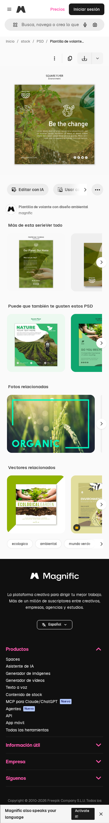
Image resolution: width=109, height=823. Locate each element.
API (9, 715)
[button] (54, 624)
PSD (40, 41)
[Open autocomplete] (13, 25)
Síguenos (16, 778)
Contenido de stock (24, 694)
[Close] (101, 814)
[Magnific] (54, 577)
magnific (26, 213)
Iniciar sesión (87, 9)
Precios (57, 9)
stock (25, 41)
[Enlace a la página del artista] (11, 210)
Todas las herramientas (27, 730)
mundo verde (79, 544)
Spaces (13, 659)
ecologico (20, 544)
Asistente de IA (20, 666)
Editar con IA (31, 189)
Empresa (15, 761)
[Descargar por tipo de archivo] (97, 58)
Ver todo (54, 225)
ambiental (48, 544)
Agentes (20, 708)
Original (37, 77)
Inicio (10, 41)
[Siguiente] (85, 189)
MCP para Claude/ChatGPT (38, 701)
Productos (17, 649)
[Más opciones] (54, 58)
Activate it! (82, 814)
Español (54, 624)
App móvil (15, 722)
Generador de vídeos (25, 680)
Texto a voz (16, 687)
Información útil (23, 745)
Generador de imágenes (28, 673)
